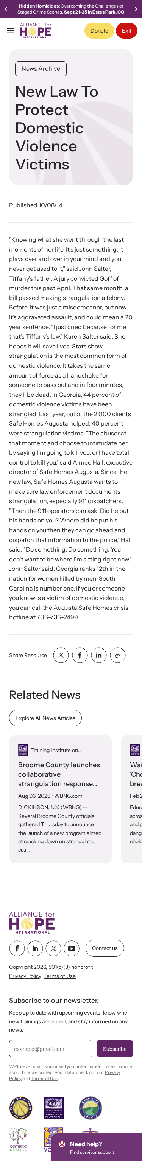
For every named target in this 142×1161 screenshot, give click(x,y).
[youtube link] (72, 948)
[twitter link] (53, 948)
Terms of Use (60, 976)
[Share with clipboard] (118, 655)
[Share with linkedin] (99, 655)
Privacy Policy (25, 976)
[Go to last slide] (6, 9)
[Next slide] (135, 9)
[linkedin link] (35, 948)
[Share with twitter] (61, 655)
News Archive (41, 68)
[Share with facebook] (80, 655)
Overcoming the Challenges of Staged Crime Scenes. (71, 9)
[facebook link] (17, 948)
